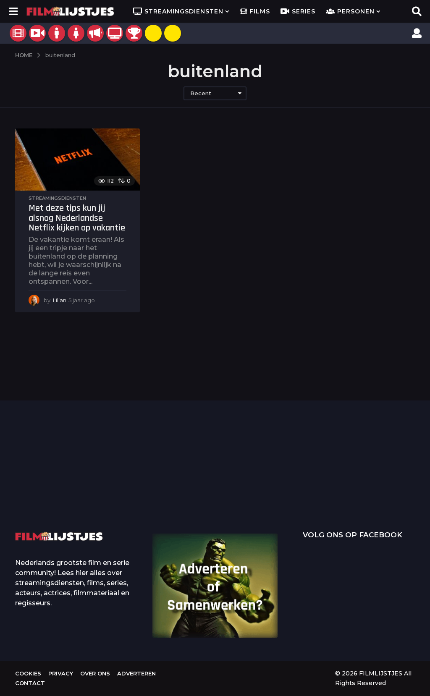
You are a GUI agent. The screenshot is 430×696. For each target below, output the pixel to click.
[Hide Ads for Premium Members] (172, 33)
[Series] (37, 33)
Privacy (60, 673)
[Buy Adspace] (153, 33)
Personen (356, 11)
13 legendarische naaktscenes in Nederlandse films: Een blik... (309, 501)
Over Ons (95, 673)
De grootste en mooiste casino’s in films (141, 494)
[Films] (18, 33)
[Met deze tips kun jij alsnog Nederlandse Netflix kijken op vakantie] (77, 159)
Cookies (28, 673)
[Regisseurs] (95, 33)
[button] (13, 11)
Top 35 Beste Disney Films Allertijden (225, 481)
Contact (30, 683)
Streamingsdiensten (183, 11)
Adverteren (136, 673)
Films (259, 11)
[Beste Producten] (134, 33)
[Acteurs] (56, 33)
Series (303, 11)
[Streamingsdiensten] (114, 33)
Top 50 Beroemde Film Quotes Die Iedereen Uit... (57, 481)
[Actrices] (76, 33)
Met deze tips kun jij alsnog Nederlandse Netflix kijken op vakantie (77, 218)
